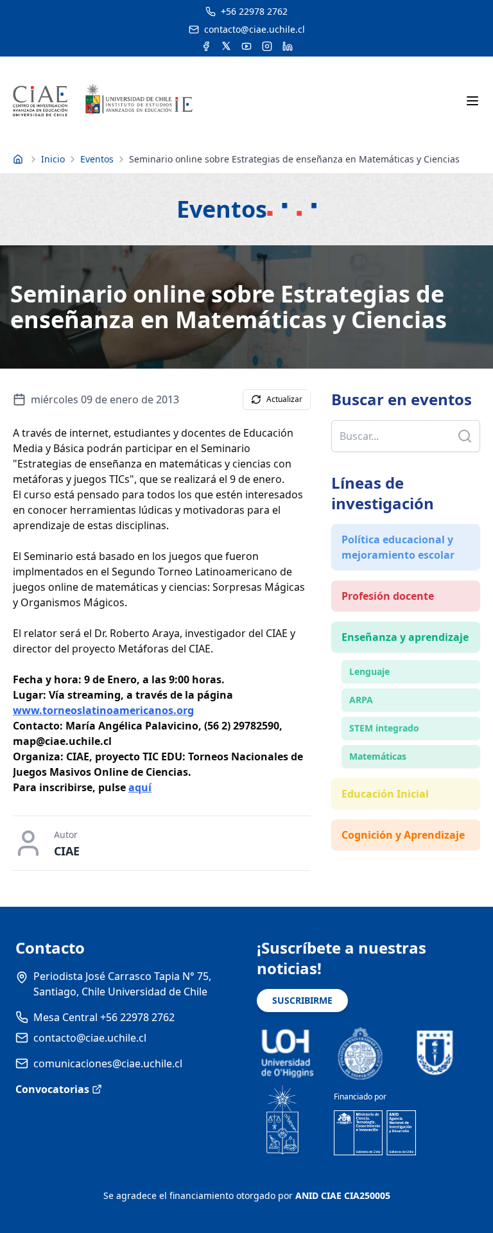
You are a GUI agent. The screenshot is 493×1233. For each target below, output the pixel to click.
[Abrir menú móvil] (472, 101)
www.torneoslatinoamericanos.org (103, 710)
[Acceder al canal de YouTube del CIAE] (246, 46)
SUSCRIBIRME (302, 1000)
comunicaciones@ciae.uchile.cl (107, 1063)
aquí (139, 787)
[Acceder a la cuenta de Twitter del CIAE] (226, 46)
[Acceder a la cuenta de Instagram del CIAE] (267, 46)
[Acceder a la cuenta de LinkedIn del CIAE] (287, 46)
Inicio (53, 159)
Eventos (97, 159)
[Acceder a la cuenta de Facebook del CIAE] (206, 46)
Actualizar (284, 399)
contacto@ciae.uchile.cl (89, 1038)
